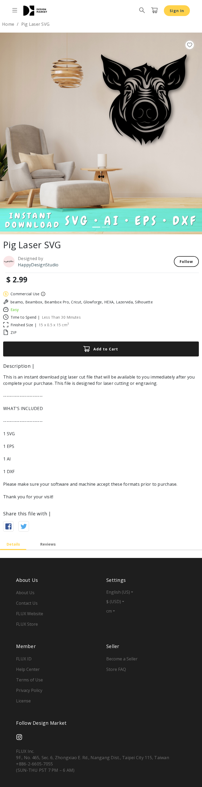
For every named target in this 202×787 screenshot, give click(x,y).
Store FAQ (116, 669)
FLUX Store (27, 624)
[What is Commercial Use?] (42, 294)
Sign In (177, 10)
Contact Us (27, 603)
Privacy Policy (29, 690)
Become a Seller (122, 659)
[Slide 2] (106, 227)
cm (109, 611)
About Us (25, 593)
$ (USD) (113, 601)
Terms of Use (29, 680)
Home (8, 24)
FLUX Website (29, 614)
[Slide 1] (96, 227)
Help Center (28, 669)
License (23, 701)
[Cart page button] (154, 10)
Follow (186, 261)
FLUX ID (24, 659)
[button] (15, 133)
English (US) (118, 592)
